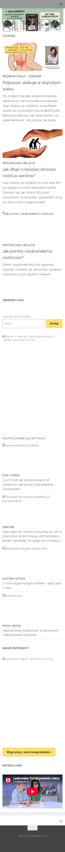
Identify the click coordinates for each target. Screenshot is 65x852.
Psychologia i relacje (18, 163)
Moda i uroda (11, 625)
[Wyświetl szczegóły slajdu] (32, 377)
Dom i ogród (11, 475)
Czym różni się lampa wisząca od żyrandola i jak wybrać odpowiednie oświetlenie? (27, 484)
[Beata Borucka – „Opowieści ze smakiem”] (32, 678)
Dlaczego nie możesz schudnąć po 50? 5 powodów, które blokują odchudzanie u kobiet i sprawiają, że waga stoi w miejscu (32, 536)
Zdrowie (34, 76)
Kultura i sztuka (13, 578)
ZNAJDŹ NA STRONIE (16, 316)
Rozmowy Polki (14, 76)
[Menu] (61, 4)
